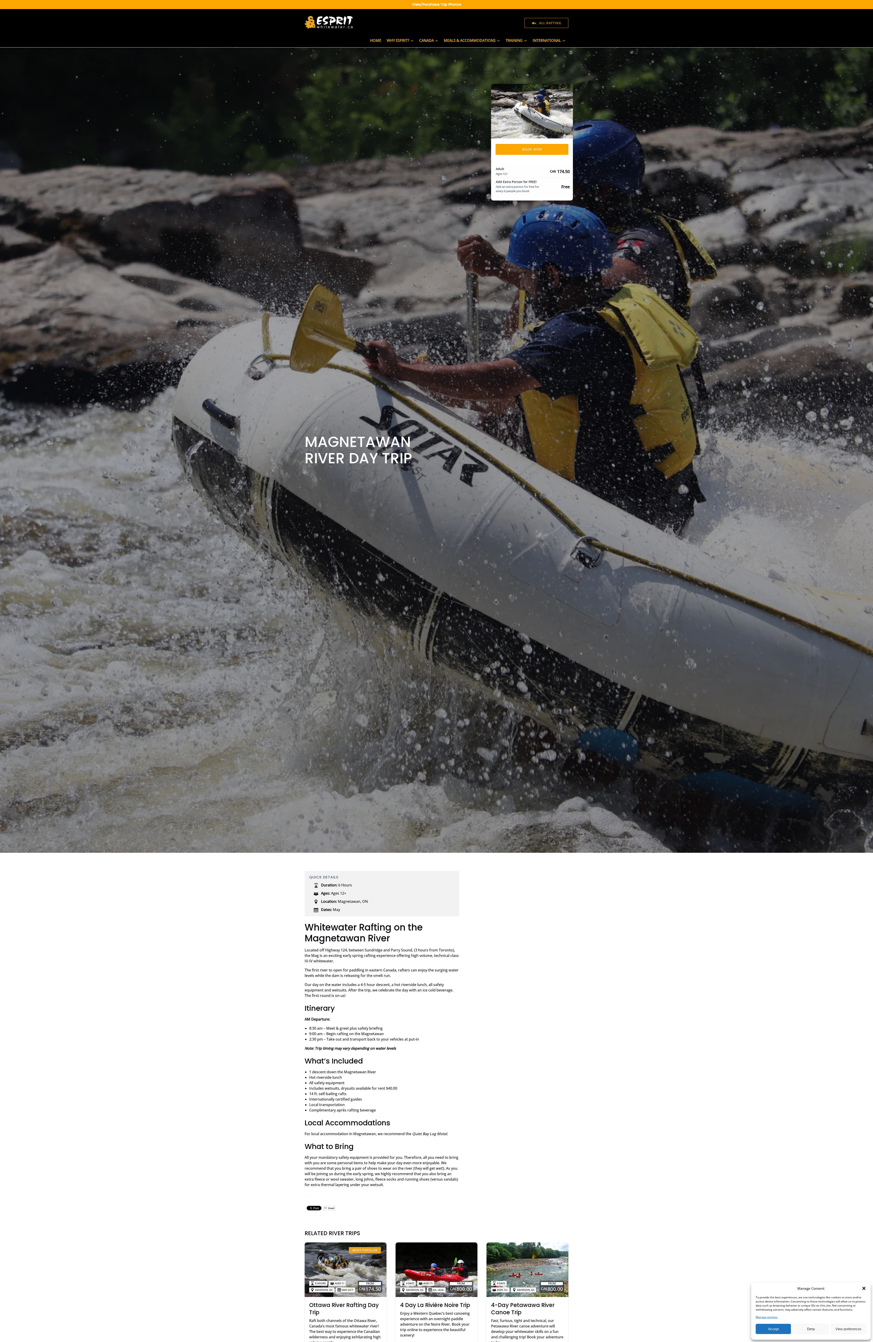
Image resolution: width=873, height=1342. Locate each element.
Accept (773, 1329)
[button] (864, 1288)
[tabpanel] (532, 111)
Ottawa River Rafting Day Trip (344, 1308)
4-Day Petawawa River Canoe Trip (522, 1308)
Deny (811, 1329)
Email (331, 1208)
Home (375, 40)
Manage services (767, 1317)
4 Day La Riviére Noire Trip (435, 1305)
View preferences (848, 1329)
